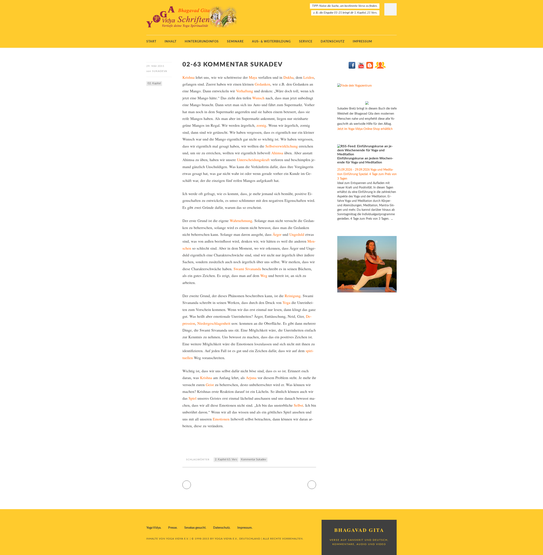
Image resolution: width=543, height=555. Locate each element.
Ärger (277, 234)
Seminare (235, 41)
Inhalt (170, 41)
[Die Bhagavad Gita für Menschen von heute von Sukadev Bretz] (367, 103)
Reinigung (293, 295)
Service (305, 41)
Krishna (188, 77)
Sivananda (253, 268)
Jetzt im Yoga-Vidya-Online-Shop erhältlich (365, 129)
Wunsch (258, 97)
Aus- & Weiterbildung (271, 41)
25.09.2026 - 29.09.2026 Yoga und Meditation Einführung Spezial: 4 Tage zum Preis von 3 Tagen (367, 174)
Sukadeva (159, 71)
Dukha (288, 77)
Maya (253, 77)
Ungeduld (296, 234)
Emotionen (221, 419)
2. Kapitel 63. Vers (226, 459)
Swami (239, 268)
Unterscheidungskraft (253, 159)
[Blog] (370, 67)
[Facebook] (352, 67)
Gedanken (262, 84)
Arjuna (251, 377)
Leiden (308, 77)
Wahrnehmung (241, 220)
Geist (210, 384)
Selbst (298, 405)
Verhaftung (244, 90)
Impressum (362, 41)
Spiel (192, 398)
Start (151, 41)
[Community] (380, 67)
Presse (172, 527)
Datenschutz (332, 41)
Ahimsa (277, 152)
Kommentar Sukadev (253, 459)
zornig (261, 125)
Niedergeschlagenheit (213, 323)
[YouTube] (361, 67)
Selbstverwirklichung (281, 146)
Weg (263, 275)
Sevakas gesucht (195, 527)
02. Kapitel (154, 83)
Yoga (286, 302)
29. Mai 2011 (155, 66)
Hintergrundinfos (202, 41)
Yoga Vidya (153, 527)
